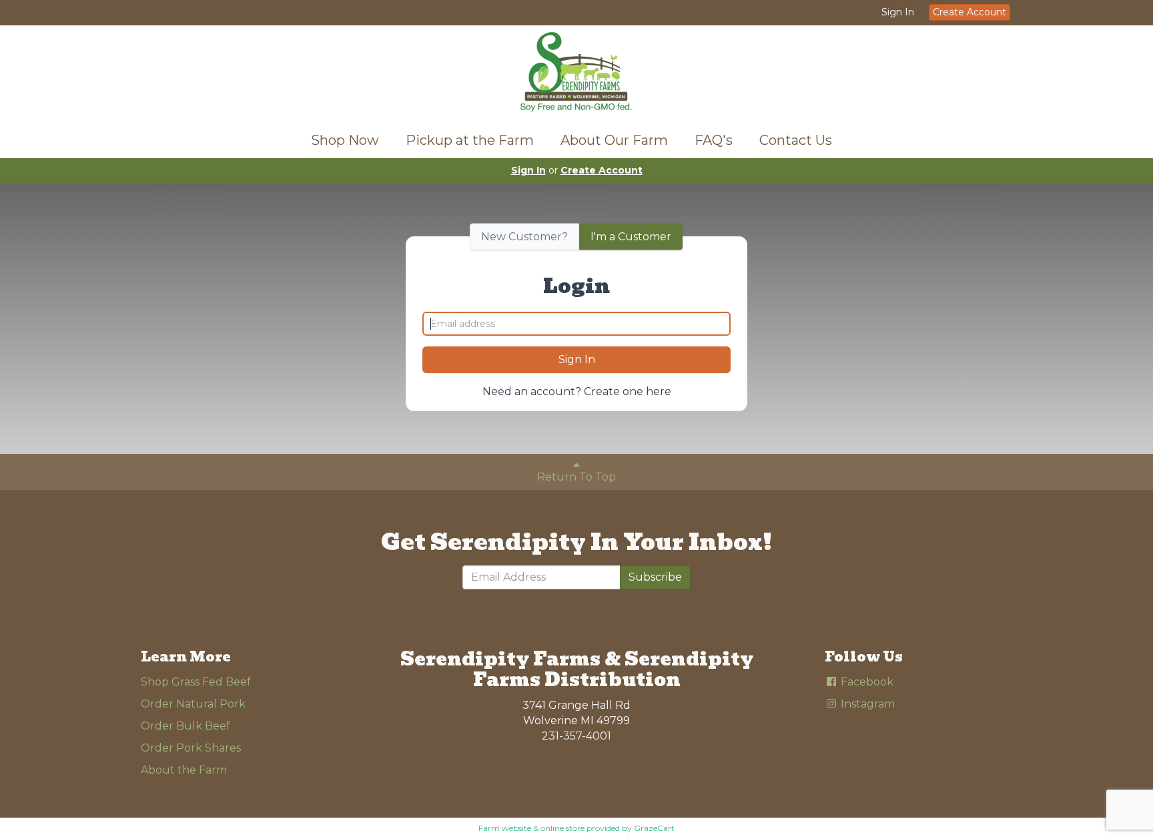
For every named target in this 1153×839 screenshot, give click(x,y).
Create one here (627, 391)
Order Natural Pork (193, 703)
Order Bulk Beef (185, 726)
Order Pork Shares (191, 748)
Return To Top (576, 477)
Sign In (897, 12)
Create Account (969, 12)
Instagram (866, 703)
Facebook (865, 681)
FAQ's (714, 140)
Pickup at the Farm (470, 140)
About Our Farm (614, 140)
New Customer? (524, 236)
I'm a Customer (631, 236)
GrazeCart (654, 828)
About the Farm (184, 770)
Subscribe (655, 577)
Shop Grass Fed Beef (196, 681)
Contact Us (795, 140)
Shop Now (345, 140)
